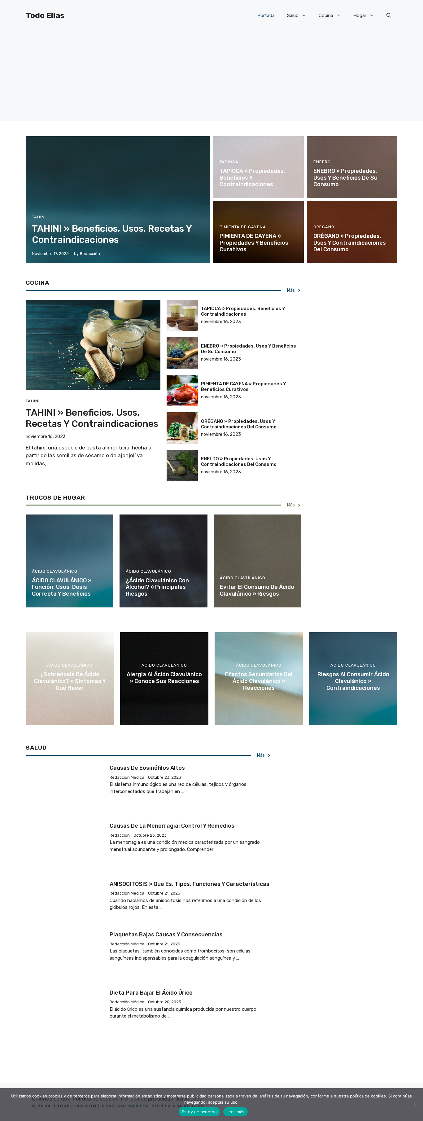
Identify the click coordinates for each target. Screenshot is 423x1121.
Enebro (322, 162)
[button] (388, 15)
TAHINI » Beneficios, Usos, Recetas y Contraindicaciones (112, 234)
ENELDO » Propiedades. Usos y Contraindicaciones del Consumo (239, 461)
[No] (415, 1104)
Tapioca (229, 162)
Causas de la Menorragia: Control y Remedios (172, 825)
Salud (293, 15)
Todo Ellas (45, 15)
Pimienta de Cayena (243, 227)
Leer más (235, 1111)
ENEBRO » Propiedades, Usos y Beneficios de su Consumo (345, 178)
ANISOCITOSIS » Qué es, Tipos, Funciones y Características (189, 884)
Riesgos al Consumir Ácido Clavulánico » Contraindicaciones (353, 681)
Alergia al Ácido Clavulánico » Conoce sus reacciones (164, 678)
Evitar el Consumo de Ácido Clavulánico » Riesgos (257, 590)
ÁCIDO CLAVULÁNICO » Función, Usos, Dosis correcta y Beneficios (61, 587)
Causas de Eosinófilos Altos (147, 767)
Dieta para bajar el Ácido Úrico (151, 992)
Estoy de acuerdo (199, 1111)
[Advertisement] (211, 77)
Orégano (323, 227)
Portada (266, 15)
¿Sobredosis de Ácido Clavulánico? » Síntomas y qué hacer (70, 681)
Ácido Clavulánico (54, 571)
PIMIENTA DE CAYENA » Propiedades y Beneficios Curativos (254, 243)
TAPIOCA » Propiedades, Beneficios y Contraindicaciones (243, 311)
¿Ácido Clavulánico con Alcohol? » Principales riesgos (157, 587)
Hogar (359, 15)
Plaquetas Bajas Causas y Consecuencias (166, 934)
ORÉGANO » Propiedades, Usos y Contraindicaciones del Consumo (349, 243)
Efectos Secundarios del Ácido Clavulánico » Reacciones (259, 681)
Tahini (39, 217)
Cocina (326, 15)
